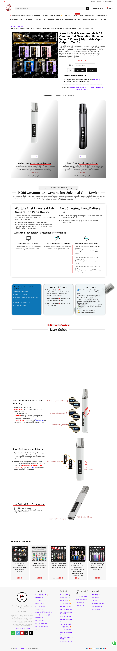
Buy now (92, 70)
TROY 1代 (38, 600)
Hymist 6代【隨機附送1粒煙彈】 (44, 612)
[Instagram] (26, 633)
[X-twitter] (31, 633)
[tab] (47, 95)
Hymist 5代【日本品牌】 (66, 642)
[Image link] (22, 597)
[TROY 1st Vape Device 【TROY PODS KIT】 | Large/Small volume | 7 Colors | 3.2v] (97, 554)
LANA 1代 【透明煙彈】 (66, 616)
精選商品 (20, 26)
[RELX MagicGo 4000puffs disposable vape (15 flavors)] (39, 554)
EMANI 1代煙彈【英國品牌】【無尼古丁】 (66, 613)
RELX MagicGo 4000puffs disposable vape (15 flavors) (39, 565)
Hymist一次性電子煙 (81, 597)
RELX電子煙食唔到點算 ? (98, 603)
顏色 (70, 65)
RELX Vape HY (20, 648)
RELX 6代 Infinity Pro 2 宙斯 (42, 615)
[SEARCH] (87, 8)
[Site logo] (9, 8)
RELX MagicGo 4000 (81, 599)
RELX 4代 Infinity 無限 (41, 623)
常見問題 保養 (95, 598)
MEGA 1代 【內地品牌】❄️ (66, 620)
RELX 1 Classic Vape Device (94, 87)
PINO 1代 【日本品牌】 (66, 624)
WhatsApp (96, 79)
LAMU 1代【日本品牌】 (66, 606)
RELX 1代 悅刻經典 (40, 606)
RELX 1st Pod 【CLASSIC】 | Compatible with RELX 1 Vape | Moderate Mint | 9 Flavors (19, 567)
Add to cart (80, 70)
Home (13, 26)
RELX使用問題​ (96, 595)
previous (33, 156)
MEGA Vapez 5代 (39, 620)
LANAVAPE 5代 (39, 618)
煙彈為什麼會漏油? (97, 606)
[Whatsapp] (13, 633)
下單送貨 (94, 600)
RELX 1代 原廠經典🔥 (65, 603)
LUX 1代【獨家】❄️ (65, 598)
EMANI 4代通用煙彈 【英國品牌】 (66, 638)
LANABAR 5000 (80, 602)
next (36, 156)
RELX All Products (82, 89)
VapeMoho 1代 (39, 609)
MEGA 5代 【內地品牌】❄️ (66, 633)
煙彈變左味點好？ (97, 609)
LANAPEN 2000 (80, 605)
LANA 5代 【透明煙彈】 (66, 630)
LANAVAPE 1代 (39, 598)
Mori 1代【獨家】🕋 (65, 595)
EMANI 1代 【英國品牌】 (66, 609)
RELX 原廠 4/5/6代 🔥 (65, 627)
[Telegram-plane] (18, 633)
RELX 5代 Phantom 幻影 (41, 626)
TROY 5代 (38, 629)
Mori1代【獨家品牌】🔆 (41, 595)
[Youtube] (22, 633)
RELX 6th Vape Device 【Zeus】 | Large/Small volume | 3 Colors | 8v (58, 565)
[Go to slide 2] (58, 582)
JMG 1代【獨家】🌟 (65, 600)
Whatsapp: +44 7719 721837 (23, 628)
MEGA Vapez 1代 (39, 603)
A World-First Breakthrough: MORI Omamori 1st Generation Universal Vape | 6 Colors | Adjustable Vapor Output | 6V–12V (78, 569)
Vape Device (80, 87)
